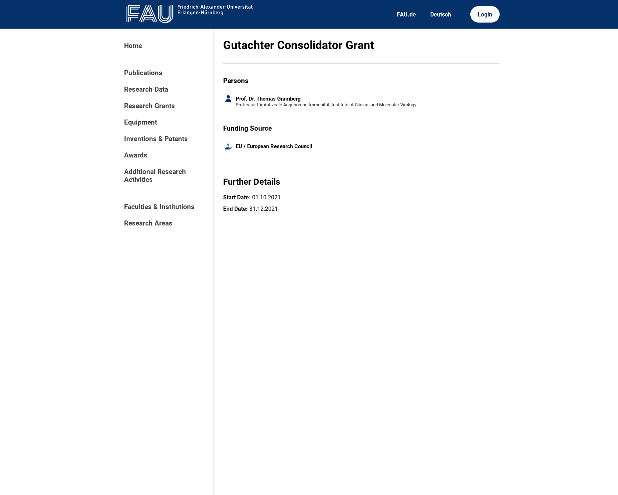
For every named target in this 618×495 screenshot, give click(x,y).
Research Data (146, 89)
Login (485, 14)
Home (133, 46)
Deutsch (440, 14)
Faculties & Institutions (159, 207)
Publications (143, 73)
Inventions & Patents (156, 139)
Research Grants (149, 106)
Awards (135, 155)
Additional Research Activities (155, 176)
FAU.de (406, 14)
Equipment (140, 122)
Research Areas (148, 223)
